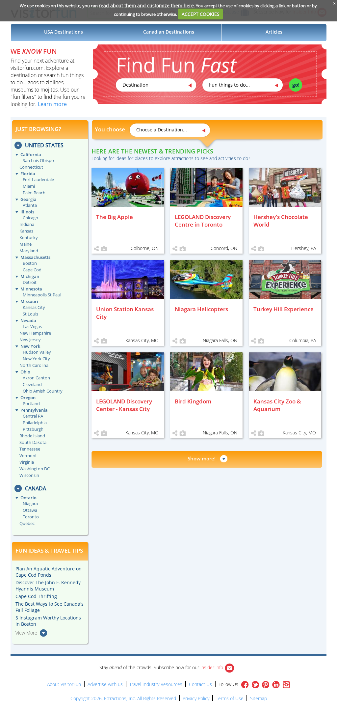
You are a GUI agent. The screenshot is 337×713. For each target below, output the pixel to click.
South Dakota (32, 442)
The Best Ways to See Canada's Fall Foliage (49, 607)
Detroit (30, 282)
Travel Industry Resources (155, 684)
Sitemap (258, 698)
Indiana (26, 224)
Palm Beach (34, 193)
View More (26, 633)
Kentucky (28, 237)
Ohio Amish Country (43, 391)
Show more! (202, 458)
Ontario (28, 498)
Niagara (30, 504)
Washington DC (34, 469)
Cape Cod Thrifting (36, 596)
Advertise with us (105, 684)
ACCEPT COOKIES (201, 14)
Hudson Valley (37, 352)
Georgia (28, 199)
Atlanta (30, 205)
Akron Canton (36, 378)
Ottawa (30, 510)
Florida (27, 174)
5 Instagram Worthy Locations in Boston (48, 621)
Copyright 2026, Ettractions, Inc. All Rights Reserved (123, 698)
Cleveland (32, 384)
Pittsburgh (33, 429)
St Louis (30, 314)
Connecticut (31, 167)
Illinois (27, 212)
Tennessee (29, 449)
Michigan (29, 276)
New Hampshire (35, 333)
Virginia (26, 462)
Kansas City (34, 307)
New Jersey (30, 340)
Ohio (25, 372)
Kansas (26, 231)
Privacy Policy (196, 698)
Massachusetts (35, 257)
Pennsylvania (34, 410)
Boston (30, 263)
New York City (36, 359)
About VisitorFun (64, 684)
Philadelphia (35, 422)
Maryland (28, 251)
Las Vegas (32, 326)
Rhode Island (32, 436)
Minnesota (31, 289)
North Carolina (33, 365)
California (30, 154)
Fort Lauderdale (38, 179)
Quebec (27, 523)
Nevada (28, 320)
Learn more (52, 104)
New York (30, 346)
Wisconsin (29, 475)
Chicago (30, 218)
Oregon (28, 397)
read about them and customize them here (146, 5)
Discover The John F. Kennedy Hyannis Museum (48, 585)
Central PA (33, 416)
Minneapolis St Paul (42, 295)
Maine (25, 244)
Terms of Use (230, 698)
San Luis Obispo (38, 160)
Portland (31, 403)
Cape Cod (32, 270)
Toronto (31, 517)
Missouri (29, 301)
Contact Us (200, 684)
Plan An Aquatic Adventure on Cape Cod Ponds (48, 571)
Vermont (28, 455)
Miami (29, 186)
